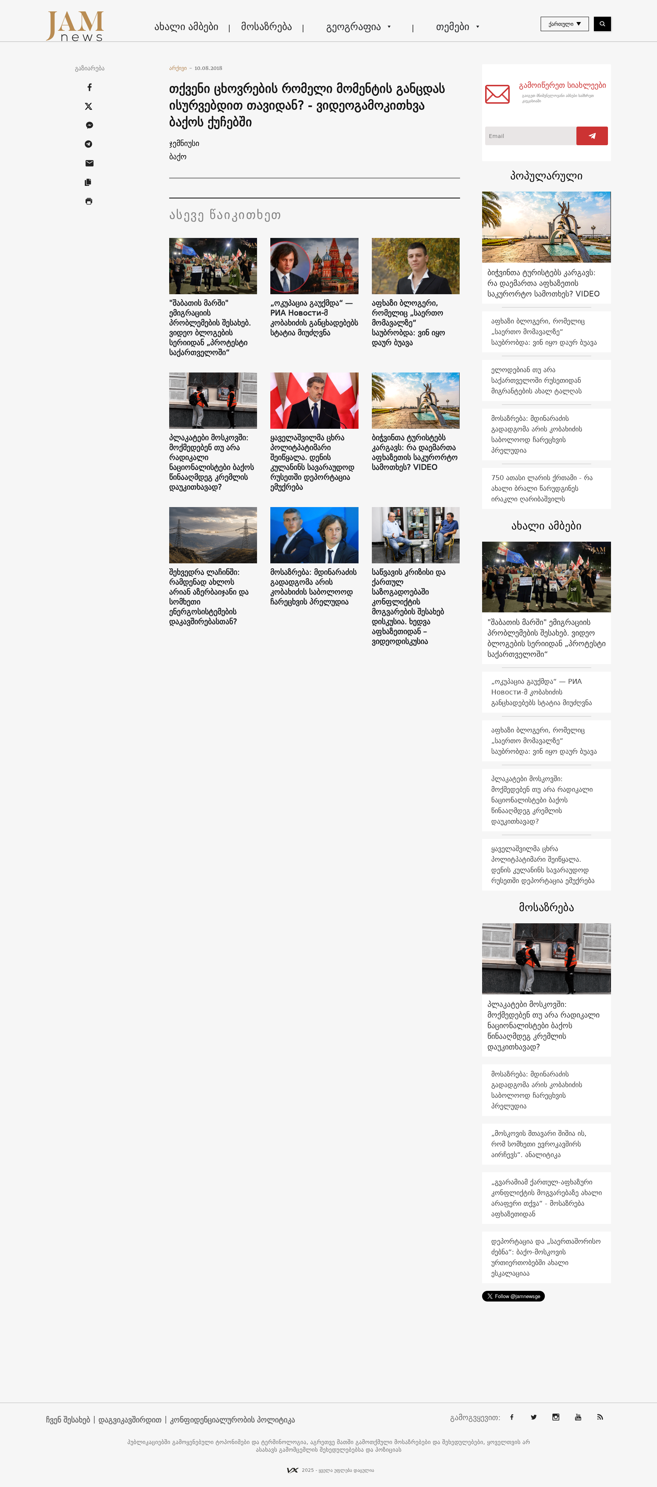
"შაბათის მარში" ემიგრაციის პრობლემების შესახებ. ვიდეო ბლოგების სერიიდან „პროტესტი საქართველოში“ (210, 327)
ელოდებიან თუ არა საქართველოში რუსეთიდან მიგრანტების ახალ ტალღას (536, 380)
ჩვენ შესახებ (68, 1420)
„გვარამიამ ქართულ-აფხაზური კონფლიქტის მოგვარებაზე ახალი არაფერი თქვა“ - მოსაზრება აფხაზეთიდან (546, 1198)
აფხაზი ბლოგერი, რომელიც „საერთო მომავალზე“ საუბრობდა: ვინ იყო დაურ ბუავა (408, 322)
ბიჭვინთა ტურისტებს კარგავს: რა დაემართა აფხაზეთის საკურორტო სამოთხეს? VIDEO (415, 452)
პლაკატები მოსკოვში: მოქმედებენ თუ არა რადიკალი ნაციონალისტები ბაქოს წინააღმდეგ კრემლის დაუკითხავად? (211, 462)
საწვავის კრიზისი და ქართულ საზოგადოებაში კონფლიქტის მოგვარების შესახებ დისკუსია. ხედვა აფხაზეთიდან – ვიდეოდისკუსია (409, 606)
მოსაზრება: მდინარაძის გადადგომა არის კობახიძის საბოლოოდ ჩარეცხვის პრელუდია (313, 587)
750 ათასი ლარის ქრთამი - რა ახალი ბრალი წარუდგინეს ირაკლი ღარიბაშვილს (542, 488)
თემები (452, 26)
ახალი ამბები (186, 26)
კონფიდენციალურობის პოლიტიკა (232, 1420)
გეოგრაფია (353, 26)
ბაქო (178, 156)
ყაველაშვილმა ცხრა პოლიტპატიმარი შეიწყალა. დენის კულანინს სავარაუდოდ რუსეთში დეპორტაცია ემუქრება (312, 462)
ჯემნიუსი (184, 143)
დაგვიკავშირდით (130, 1420)
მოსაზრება (266, 26)
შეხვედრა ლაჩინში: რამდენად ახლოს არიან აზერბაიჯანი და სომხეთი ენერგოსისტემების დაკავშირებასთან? (209, 596)
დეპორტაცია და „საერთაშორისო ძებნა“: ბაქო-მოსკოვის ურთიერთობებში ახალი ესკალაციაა (546, 1257)
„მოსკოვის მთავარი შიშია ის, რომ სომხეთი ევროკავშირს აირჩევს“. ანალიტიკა (539, 1143)
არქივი (180, 68)
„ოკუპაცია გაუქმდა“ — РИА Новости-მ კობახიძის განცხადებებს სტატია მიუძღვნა (314, 318)
